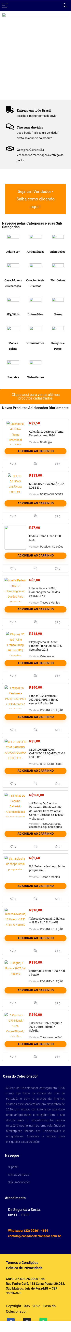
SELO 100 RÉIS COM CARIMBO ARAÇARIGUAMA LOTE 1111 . (47, 753)
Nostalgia (46, 442)
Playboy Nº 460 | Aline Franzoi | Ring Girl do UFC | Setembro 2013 (46, 645)
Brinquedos (57, 251)
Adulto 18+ (13, 251)
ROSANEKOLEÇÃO (51, 710)
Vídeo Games (35, 377)
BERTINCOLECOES (51, 494)
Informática (35, 314)
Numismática (35, 343)
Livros (58, 314)
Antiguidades (35, 251)
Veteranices (47, 656)
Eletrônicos (57, 280)
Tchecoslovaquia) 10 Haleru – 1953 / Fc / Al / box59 (47, 920)
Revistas (13, 377)
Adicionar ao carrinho (36, 451)
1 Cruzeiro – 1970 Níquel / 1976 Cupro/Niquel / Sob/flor (45, 1026)
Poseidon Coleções (51, 546)
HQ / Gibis (13, 314)
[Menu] (4, 5)
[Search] (65, 5)
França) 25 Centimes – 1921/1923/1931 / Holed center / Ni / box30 (43, 699)
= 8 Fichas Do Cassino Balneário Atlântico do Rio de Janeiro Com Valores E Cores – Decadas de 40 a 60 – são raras (46, 810)
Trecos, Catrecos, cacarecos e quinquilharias (45, 825)
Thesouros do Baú (51, 1037)
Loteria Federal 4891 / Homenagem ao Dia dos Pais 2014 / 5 (44, 592)
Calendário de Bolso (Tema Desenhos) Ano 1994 (46, 433)
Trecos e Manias (50, 602)
